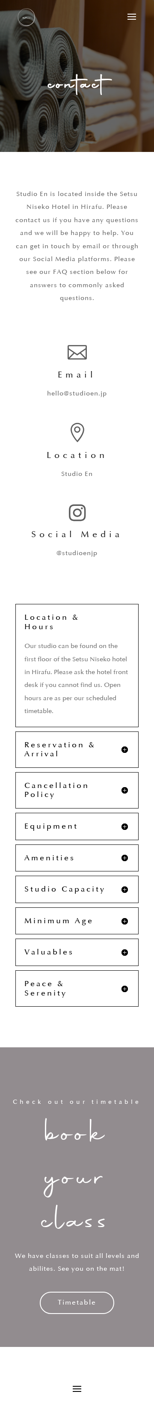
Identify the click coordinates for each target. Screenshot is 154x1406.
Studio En (77, 474)
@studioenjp (77, 553)
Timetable (77, 1302)
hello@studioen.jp (77, 393)
